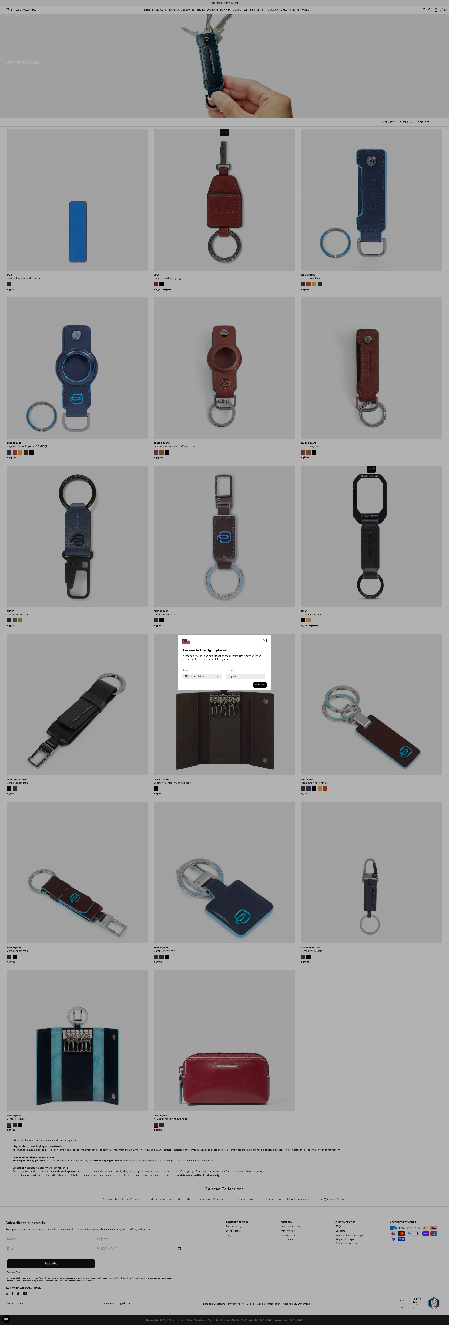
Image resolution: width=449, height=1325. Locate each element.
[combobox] (194, 676)
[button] (265, 640)
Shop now (260, 684)
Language (231, 670)
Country (187, 670)
